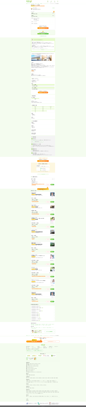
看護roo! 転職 (32, 3)
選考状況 (39, 346)
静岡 (31, 367)
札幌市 (38, 3)
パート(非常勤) (32, 328)
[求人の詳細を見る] (43, 197)
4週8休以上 (32, 327)
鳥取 (31, 369)
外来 (45, 327)
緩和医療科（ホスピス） (40, 393)
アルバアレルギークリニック (46, 3)
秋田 (36, 363)
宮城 (35, 363)
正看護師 (48, 327)
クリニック (52, 327)
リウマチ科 (27, 393)
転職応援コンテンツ (40, 347)
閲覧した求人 (27, 347)
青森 (32, 363)
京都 (29, 368)
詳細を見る (52, 184)
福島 (39, 363)
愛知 (28, 367)
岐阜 (29, 367)
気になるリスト (56, 346)
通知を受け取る (43, 33)
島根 (32, 369)
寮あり (45, 396)
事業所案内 (27, 400)
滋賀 (32, 368)
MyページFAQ (50, 347)
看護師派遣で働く (45, 347)
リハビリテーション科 (31, 393)
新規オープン (27, 396)
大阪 (28, 368)
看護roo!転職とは (28, 346)
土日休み (34, 396)
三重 (32, 367)
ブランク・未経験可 (43, 327)
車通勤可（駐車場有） (36, 327)
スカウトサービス (34, 347)
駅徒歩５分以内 (37, 396)
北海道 (35, 3)
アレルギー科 (36, 393)
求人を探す (44, 346)
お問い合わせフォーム (30, 350)
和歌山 (36, 368)
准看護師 (50, 327)
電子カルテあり (56, 396)
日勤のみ (35, 328)
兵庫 (31, 368)
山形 (38, 363)
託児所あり (39, 327)
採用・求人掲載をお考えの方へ (38, 350)
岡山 (29, 369)
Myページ (33, 346)
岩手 (33, 363)
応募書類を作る (50, 346)
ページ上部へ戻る (43, 174)
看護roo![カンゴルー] (28, 3)
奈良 (34, 368)
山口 (34, 369)
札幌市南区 (41, 3)
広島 (28, 369)
